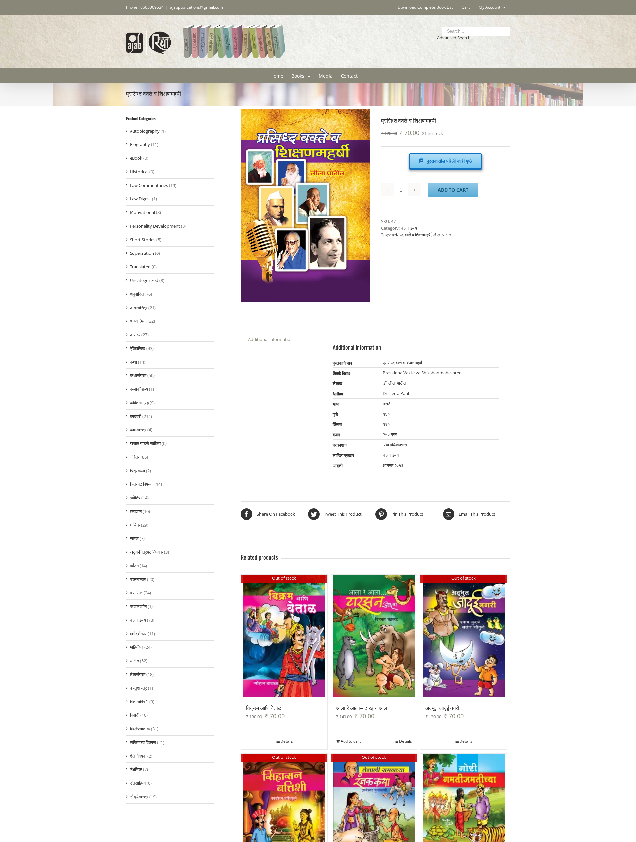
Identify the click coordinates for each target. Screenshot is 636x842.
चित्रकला (137, 471)
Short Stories (142, 240)
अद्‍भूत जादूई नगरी (442, 708)
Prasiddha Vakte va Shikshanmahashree (422, 373)
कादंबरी (135, 416)
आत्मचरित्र (138, 307)
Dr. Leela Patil (396, 393)
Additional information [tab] (270, 339)
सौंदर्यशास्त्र (139, 797)
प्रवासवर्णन (138, 606)
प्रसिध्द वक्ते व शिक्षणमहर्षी (411, 235)
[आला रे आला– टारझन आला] (374, 636)
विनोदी (134, 715)
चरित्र (135, 457)
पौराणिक (136, 593)
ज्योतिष (135, 498)
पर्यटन (134, 566)
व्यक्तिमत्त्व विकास (143, 742)
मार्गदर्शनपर (138, 634)
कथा (133, 362)
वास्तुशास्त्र (138, 688)
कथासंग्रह (138, 375)
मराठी (387, 404)
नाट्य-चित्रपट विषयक (146, 552)
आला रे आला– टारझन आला (362, 708)
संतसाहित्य (138, 783)
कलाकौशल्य (139, 389)
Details (286, 741)
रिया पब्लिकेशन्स (395, 445)
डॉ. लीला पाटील (394, 383)
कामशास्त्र (138, 430)
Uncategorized (144, 280)
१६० (386, 414)
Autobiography (145, 131)
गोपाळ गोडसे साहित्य (145, 443)
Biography (140, 144)
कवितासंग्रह (139, 403)
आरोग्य (135, 335)
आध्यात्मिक (138, 321)
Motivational (142, 212)
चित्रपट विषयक (142, 484)
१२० (386, 424)
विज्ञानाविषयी (139, 701)
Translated (140, 267)
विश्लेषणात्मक (140, 729)
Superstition (142, 253)
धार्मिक (135, 525)
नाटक (134, 538)
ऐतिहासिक (137, 348)
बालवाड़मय (409, 228)
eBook (136, 158)
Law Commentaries (149, 185)
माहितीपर (136, 647)
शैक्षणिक (136, 769)
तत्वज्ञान (136, 511)
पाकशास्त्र (138, 579)
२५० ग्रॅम (390, 434)
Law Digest (140, 199)
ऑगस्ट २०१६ (393, 465)
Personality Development (155, 226)
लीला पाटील (442, 235)
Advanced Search (454, 38)
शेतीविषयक (138, 756)
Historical (139, 172)
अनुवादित (137, 294)
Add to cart (453, 190)
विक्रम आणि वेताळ (264, 708)
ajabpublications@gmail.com (196, 7)
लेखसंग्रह (137, 674)
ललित (134, 661)
